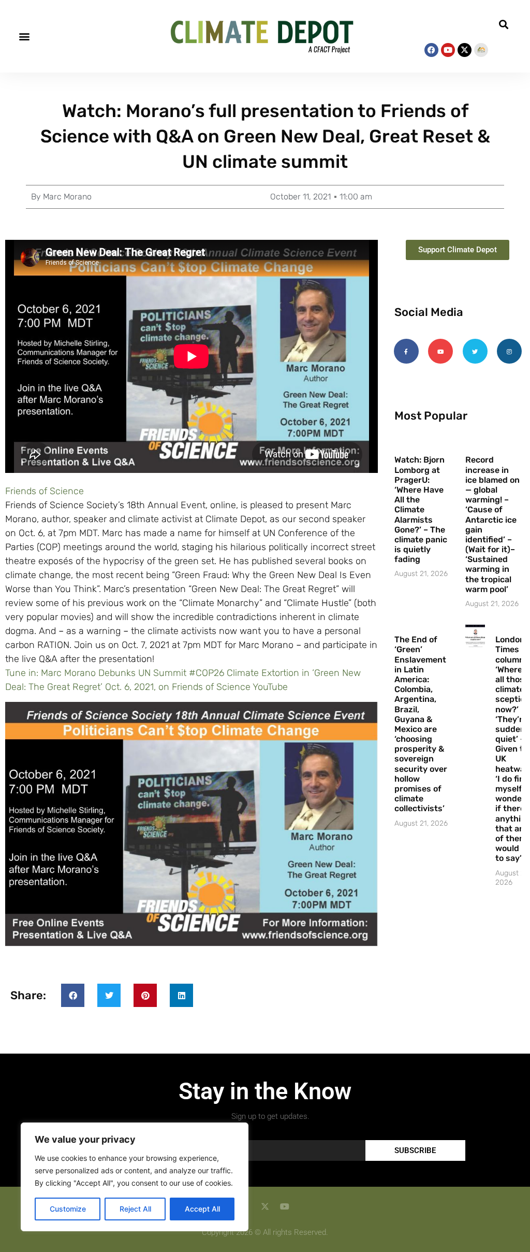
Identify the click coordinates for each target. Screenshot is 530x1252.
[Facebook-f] (406, 351)
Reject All (135, 1208)
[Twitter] (475, 351)
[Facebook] (431, 50)
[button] (24, 36)
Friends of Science (44, 491)
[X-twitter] (465, 50)
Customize (68, 1208)
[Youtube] (448, 50)
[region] (134, 1177)
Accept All (202, 1208)
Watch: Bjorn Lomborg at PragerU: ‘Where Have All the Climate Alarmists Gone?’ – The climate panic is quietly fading (420, 509)
